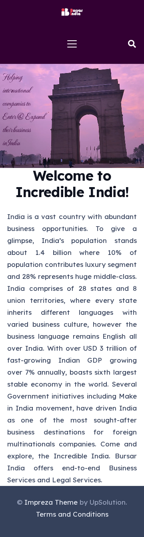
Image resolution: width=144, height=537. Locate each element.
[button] (72, 44)
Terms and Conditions (72, 514)
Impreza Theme (51, 502)
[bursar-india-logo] (72, 12)
